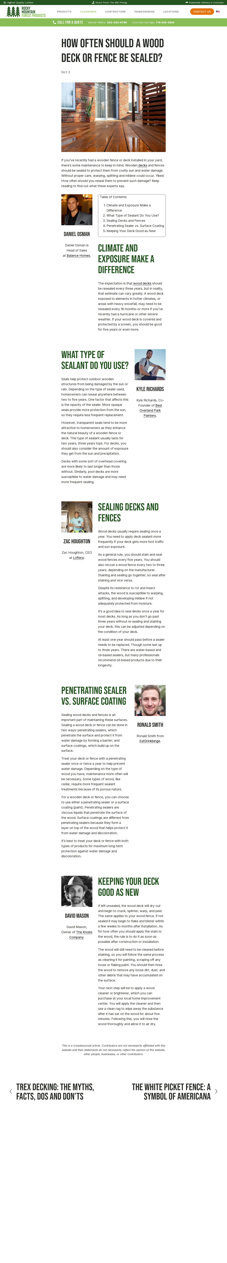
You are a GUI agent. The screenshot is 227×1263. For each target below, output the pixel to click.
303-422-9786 (117, 22)
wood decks (141, 283)
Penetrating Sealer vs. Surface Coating (135, 226)
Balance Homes (78, 256)
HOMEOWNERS (144, 11)
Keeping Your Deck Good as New (131, 231)
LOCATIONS (171, 11)
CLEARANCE (88, 11)
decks (142, 165)
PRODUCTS (64, 11)
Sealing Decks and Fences (126, 221)
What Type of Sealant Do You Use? (133, 215)
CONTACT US (202, 11)
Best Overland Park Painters (151, 410)
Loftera (78, 558)
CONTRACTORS (115, 11)
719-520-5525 (165, 22)
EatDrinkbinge (149, 741)
